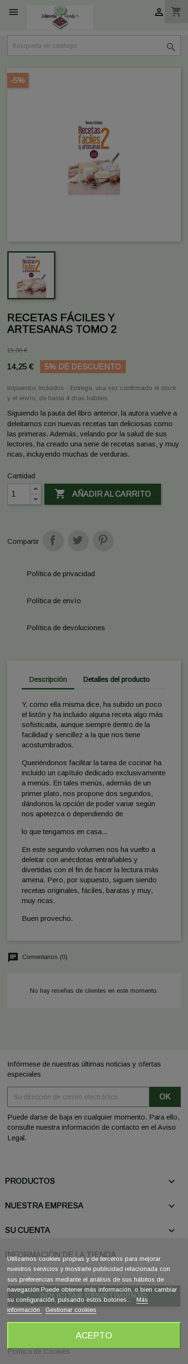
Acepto (94, 1335)
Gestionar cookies (70, 1309)
